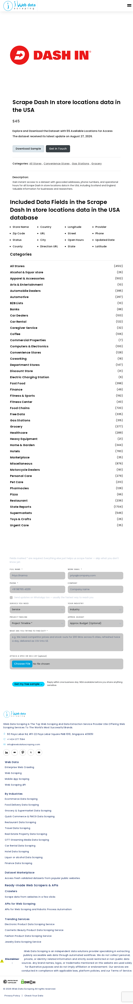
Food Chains (20, 408)
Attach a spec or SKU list (28, 656)
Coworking (18, 359)
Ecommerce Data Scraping (21, 799)
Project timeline (18, 617)
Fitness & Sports (22, 396)
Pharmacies (19, 488)
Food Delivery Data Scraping (22, 804)
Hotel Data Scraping (17, 851)
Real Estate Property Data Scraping (26, 834)
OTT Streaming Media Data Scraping (27, 839)
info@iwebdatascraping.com (23, 744)
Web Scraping (13, 773)
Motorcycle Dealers (25, 470)
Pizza (14, 494)
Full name (16, 569)
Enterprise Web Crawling (19, 767)
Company (72, 583)
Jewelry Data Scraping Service (23, 941)
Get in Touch (58, 149)
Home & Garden (22, 445)
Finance (16, 389)
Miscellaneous (21, 463)
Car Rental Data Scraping (20, 845)
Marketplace (20, 457)
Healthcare (18, 433)
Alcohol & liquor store (26, 272)
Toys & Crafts (20, 519)
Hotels (15, 451)
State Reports (20, 507)
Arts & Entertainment (26, 285)
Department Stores (25, 365)
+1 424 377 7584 (16, 739)
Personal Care (21, 476)
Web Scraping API (15, 784)
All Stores (35, 163)
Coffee (15, 334)
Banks (14, 309)
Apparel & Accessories (27, 278)
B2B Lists (16, 303)
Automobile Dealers (25, 291)
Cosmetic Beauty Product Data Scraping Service (34, 930)
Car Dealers (19, 315)
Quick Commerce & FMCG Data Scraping (30, 816)
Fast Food (17, 383)
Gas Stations (80, 163)
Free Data (17, 414)
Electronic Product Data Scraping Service (29, 924)
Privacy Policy (12, 995)
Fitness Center (21, 402)
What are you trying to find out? (29, 631)
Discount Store (21, 371)
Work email (75, 569)
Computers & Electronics (29, 346)
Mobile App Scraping (17, 779)
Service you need (19, 603)
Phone (14, 583)
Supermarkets (21, 513)
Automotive (19, 297)
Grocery (96, 163)
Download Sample (28, 149)
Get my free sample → (28, 684)
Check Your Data (33, 995)
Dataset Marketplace (20, 872)
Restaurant (19, 501)
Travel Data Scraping (17, 828)
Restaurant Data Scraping (20, 822)
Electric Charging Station (29, 377)
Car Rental (18, 322)
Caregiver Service (23, 328)
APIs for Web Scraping (20, 904)
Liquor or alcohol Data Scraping (24, 857)
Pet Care (16, 482)
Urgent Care (19, 525)
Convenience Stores (57, 163)
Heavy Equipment (24, 439)
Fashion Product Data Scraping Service (28, 936)
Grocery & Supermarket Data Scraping (28, 810)
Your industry (76, 603)
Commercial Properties (28, 340)
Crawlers (11, 891)
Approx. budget (76, 617)
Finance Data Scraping (18, 863)
